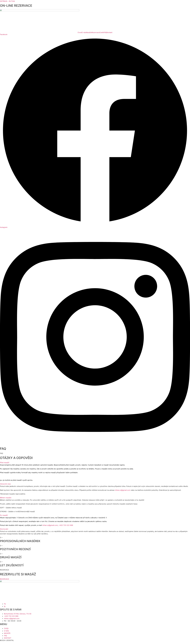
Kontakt (109, 32)
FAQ (105, 32)
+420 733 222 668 (11, 616)
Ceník (101, 32)
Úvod (80, 32)
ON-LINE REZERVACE (16, 6)
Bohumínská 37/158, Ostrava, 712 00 (17, 614)
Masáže (89, 32)
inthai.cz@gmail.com (122, 490)
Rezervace (95, 32)
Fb (5, 604)
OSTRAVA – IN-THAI (7, 1)
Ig (4, 606)
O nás (84, 32)
